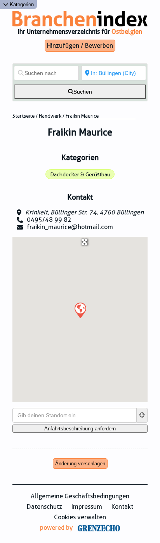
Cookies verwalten (80, 517)
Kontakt (122, 506)
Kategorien (21, 4)
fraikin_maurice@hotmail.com (70, 227)
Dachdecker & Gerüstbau (80, 174)
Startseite (23, 116)
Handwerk (50, 116)
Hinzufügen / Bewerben (80, 45)
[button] (80, 310)
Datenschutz (44, 506)
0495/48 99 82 (49, 219)
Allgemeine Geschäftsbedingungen (80, 496)
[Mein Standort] (142, 415)
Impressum (86, 506)
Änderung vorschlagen (80, 463)
